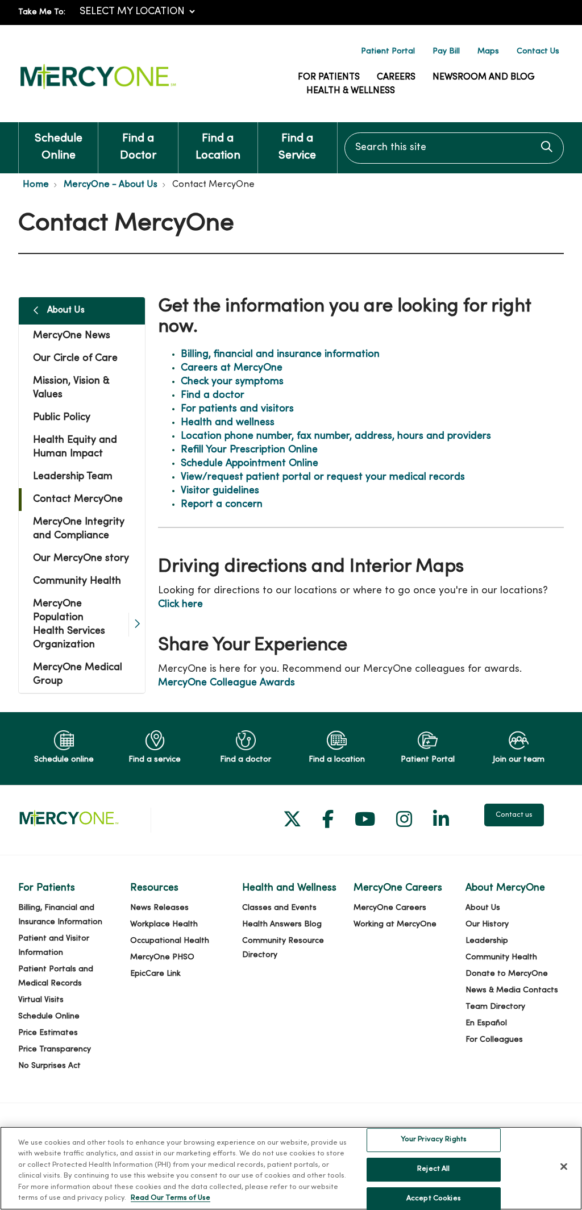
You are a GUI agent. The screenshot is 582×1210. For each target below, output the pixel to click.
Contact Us (538, 51)
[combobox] (454, 148)
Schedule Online (58, 147)
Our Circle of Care (75, 358)
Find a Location (218, 147)
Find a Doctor (138, 147)
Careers (396, 77)
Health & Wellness (350, 90)
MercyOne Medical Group (77, 674)
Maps (488, 51)
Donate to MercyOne (506, 974)
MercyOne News (71, 335)
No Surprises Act (49, 1066)
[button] (136, 625)
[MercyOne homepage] (97, 89)
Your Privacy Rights (434, 1140)
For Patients (329, 77)
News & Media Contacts (511, 990)
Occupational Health (169, 941)
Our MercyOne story (81, 558)
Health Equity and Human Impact (75, 447)
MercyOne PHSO (162, 957)
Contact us (514, 815)
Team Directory (495, 1007)
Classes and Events (279, 908)
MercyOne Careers (390, 908)
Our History (487, 924)
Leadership (486, 941)
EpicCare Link (155, 974)
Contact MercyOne (78, 499)
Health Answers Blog (282, 924)
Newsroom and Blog (484, 77)
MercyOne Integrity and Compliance (78, 528)
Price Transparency (54, 1049)
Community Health (77, 581)
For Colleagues (494, 1039)
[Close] (563, 1166)
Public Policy (61, 417)
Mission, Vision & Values (71, 388)
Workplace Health (164, 924)
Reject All (433, 1169)
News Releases (159, 908)
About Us (66, 310)
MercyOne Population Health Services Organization (69, 624)
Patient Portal (388, 51)
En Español (486, 1023)
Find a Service (297, 147)
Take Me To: (41, 12)
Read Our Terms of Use (170, 1198)
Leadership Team (73, 476)
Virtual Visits (41, 1000)
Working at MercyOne (395, 924)
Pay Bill (446, 51)
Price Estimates (48, 1033)
